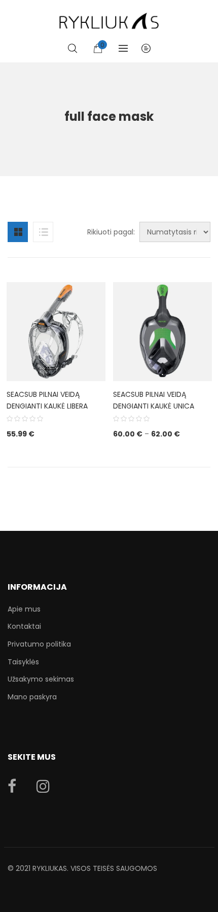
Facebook (12, 786)
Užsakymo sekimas (41, 679)
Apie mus (24, 609)
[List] (43, 232)
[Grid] (18, 232)
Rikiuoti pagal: (111, 232)
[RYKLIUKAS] (109, 16)
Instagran (43, 786)
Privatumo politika (39, 644)
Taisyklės (23, 662)
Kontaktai (24, 626)
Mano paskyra (32, 697)
